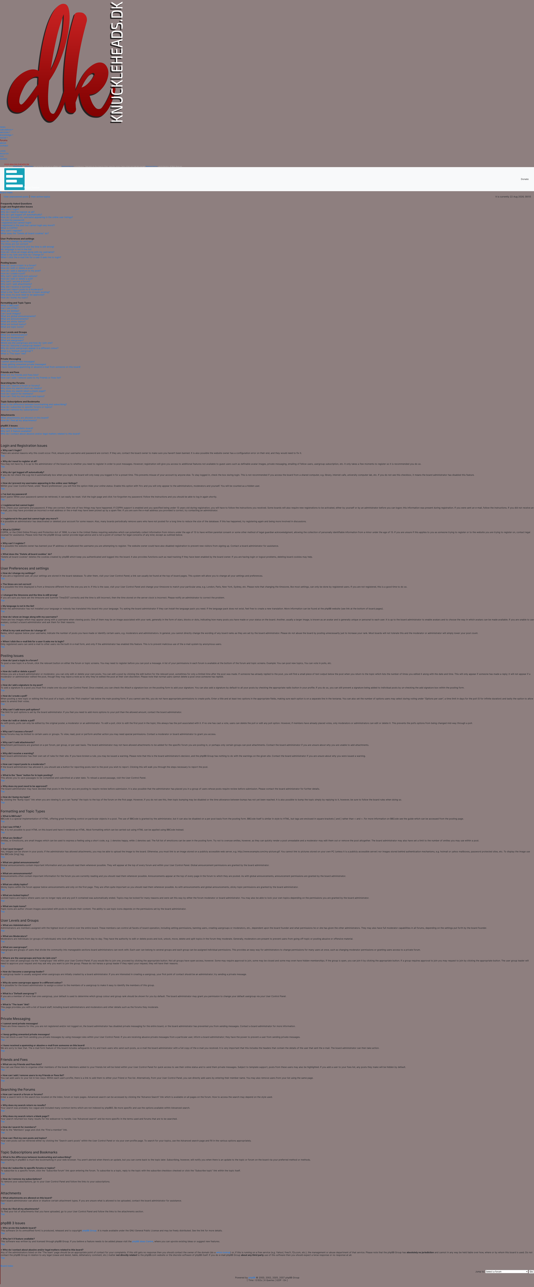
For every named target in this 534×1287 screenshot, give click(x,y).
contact (4, 145)
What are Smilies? (10, 310)
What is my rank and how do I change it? (22, 254)
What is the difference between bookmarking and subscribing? (34, 404)
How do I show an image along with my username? (27, 252)
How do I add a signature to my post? (21, 270)
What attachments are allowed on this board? (25, 417)
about (3, 143)
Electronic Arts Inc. (68, 166)
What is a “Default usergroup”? (17, 351)
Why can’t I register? (11, 230)
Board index (6, 192)
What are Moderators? (12, 337)
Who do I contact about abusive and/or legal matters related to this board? (40, 433)
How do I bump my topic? (14, 297)
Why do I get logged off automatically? (21, 214)
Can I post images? (11, 313)
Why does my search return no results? (21, 388)
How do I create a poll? (13, 273)
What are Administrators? (14, 334)
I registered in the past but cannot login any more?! (28, 225)
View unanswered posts (16, 196)
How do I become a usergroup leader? (21, 345)
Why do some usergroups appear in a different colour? (29, 348)
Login (3, 151)
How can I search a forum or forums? (20, 385)
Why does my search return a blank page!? (23, 391)
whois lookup (223, 1252)
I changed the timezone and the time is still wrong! (27, 246)
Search (3, 159)
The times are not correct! (14, 244)
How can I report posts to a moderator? (22, 289)
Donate (525, 179)
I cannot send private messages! (18, 361)
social (3, 137)
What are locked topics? (13, 324)
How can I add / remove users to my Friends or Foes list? (31, 377)
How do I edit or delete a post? (17, 268)
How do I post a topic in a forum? (18, 265)
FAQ (2, 156)
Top (3, 455)
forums (3, 140)
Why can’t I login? (10, 209)
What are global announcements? (18, 316)
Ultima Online (29, 166)
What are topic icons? (12, 326)
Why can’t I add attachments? (16, 284)
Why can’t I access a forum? (15, 281)
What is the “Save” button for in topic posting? (25, 292)
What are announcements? (15, 318)
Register (4, 154)
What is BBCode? (10, 305)
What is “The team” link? (13, 353)
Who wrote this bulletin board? (17, 428)
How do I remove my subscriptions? (20, 409)
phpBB (252, 1277)
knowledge (6, 135)
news (2, 126)
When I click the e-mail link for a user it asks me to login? (31, 257)
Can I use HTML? (9, 308)
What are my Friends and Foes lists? (20, 374)
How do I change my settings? (17, 241)
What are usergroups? (12, 340)
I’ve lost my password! (12, 220)
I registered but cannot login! (16, 222)
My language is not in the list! (16, 249)
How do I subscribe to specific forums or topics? (26, 407)
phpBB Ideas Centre (142, 1241)
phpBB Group (89, 1230)
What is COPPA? (9, 228)
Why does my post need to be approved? (22, 294)
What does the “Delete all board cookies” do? (25, 233)
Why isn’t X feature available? (16, 431)
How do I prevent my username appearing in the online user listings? (37, 217)
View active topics (40, 196)
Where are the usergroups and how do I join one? (27, 342)
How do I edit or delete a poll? (17, 278)
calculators (6, 129)
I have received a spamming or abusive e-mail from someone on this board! (40, 367)
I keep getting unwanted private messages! (23, 364)
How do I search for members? (17, 393)
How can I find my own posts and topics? (22, 396)
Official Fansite (17, 166)
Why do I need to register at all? (17, 212)
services (4, 132)
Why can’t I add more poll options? (19, 276)
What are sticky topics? (13, 321)
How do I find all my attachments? (19, 420)
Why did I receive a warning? (16, 286)
